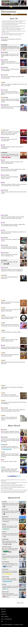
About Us (3, 609)
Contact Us (4, 614)
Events (3, 300)
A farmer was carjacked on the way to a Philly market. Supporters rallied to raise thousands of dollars (14, 21)
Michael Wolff (5, 130)
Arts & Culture (5, 137)
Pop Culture (5, 75)
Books (3, 160)
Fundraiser (5, 539)
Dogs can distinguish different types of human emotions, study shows (13, 480)
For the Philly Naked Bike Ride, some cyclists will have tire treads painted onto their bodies (14, 24)
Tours (3, 222)
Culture (11, 7)
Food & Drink (5, 37)
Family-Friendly (5, 175)
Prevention (4, 444)
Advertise (3, 611)
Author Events (5, 252)
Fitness (5, 501)
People (3, 82)
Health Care (6, 591)
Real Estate (5, 516)
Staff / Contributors (6, 619)
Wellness (4, 275)
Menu (26, 8)
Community (5, 569)
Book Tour (5, 509)
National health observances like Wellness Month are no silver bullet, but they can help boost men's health (13, 485)
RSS (2, 621)
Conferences (6, 561)
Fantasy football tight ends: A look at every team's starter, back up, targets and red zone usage (13, 34)
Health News (6, 576)
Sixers (3, 467)
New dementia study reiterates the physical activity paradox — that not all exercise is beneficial (13, 29)
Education (4, 429)
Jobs (3, 459)
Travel (4, 524)
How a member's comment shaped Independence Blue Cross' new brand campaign (13, 488)
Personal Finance (7, 546)
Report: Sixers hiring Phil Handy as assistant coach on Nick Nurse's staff (14, 31)
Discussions (5, 52)
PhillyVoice (3, 8)
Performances (5, 105)
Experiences (5, 437)
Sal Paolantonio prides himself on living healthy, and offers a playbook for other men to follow (13, 26)
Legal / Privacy (5, 616)
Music (3, 452)
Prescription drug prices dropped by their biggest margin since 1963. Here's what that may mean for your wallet (13, 492)
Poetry (3, 145)
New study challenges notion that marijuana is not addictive (14, 490)
